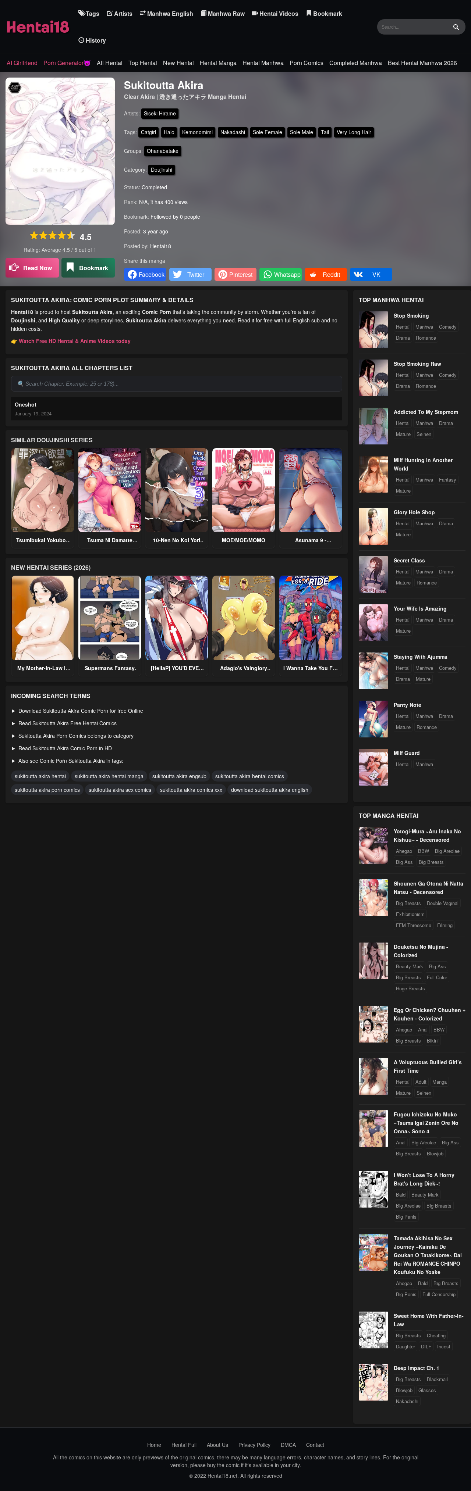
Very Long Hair (354, 132)
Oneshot (25, 404)
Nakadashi (232, 132)
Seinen (424, 433)
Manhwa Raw (225, 13)
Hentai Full (183, 1444)
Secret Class (409, 560)
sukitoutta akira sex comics (120, 789)
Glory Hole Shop (414, 512)
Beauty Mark (409, 966)
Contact (315, 1444)
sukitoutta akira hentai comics (249, 776)
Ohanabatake (162, 150)
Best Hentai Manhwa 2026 (422, 62)
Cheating (436, 1335)
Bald (401, 1194)
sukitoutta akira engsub (179, 776)
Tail (325, 132)
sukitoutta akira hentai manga (109, 776)
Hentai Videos (278, 13)
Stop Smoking (411, 315)
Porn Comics (306, 62)
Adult (420, 1081)
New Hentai (178, 62)
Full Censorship (439, 1294)
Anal (423, 1029)
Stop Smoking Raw (417, 363)
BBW (423, 850)
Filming (445, 925)
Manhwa (424, 326)
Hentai (403, 326)
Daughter (405, 1346)
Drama (403, 337)
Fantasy (447, 479)
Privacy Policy (254, 1444)
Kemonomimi (197, 132)
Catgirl (148, 132)
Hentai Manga (218, 62)
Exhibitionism (410, 914)
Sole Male (301, 132)
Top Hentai (142, 62)
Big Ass (404, 861)
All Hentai (110, 62)
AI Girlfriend (22, 62)
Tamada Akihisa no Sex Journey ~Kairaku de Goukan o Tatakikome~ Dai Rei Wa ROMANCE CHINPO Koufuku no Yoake (428, 1255)
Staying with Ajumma (420, 656)
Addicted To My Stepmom (426, 411)
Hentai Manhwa (263, 62)
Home (154, 1444)
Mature (403, 433)
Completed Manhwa (355, 62)
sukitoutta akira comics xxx (191, 789)
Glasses (427, 1390)
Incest (443, 1346)
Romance (426, 337)
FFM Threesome (413, 925)
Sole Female (267, 132)
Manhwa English (169, 13)
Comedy (448, 326)
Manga (439, 1081)
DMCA (288, 1444)
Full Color (437, 977)
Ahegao (404, 850)
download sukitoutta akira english (269, 789)
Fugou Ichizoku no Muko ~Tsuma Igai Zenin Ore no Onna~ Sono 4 (426, 1123)
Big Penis (406, 1216)
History (95, 40)
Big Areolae (447, 850)
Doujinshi (161, 169)
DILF (426, 1346)
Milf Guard (407, 753)
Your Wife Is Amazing (420, 608)
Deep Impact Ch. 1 (416, 1368)
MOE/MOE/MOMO (243, 540)
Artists (122, 13)
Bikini (433, 1040)
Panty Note (407, 704)
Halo (169, 132)
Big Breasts (431, 861)
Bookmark (327, 13)
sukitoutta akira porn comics (47, 789)
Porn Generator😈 (67, 62)
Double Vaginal (442, 903)
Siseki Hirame (160, 113)
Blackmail (437, 1379)
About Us (217, 1444)
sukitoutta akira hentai (40, 776)
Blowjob (435, 1153)
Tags (91, 13)
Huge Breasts (410, 988)
